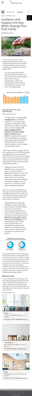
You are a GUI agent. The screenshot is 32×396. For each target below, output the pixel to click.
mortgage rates (21, 150)
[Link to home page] (16, 2)
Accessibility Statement (11, 394)
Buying (3, 15)
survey (18, 192)
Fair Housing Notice (21, 394)
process (12, 255)
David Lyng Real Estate (21, 391)
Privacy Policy (20, 392)
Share (29, 18)
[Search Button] (28, 12)
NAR (9, 69)
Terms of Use (12, 392)
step (27, 263)
